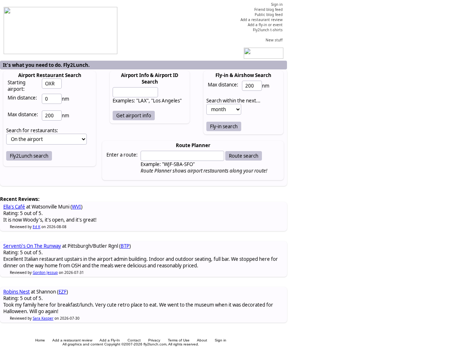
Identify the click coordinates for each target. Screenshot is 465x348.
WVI (76, 206)
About (202, 340)
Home (40, 340)
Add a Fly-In (110, 340)
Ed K (36, 226)
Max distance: (23, 114)
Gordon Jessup (45, 272)
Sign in (220, 340)
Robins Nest (16, 291)
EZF (62, 291)
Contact (134, 340)
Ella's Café (14, 206)
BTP (125, 246)
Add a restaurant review (72, 340)
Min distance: (22, 97)
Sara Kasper (43, 318)
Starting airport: (16, 85)
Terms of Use (179, 340)
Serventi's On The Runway (32, 246)
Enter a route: (122, 154)
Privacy (154, 340)
